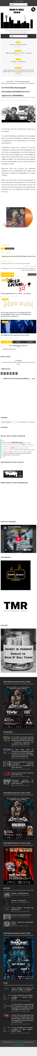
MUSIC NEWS (18, 50)
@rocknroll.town (7, 442)
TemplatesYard (19, 1042)
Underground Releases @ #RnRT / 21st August (18, 53)
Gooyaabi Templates (18, 1044)
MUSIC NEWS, (23, 100)
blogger (6, 342)
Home (3, 81)
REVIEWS (18, 42)
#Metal (28, 453)
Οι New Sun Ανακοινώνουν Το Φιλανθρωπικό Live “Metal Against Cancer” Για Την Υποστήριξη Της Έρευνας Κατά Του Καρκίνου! (18, 71)
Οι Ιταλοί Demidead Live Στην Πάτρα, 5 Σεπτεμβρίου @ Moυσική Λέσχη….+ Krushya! (22, 996)
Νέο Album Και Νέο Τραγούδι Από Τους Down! (15, 335)
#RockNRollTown (10, 453)
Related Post (7, 275)
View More (32, 274)
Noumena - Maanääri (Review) (18, 44)
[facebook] (14, 1)
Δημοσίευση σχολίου (9, 349)
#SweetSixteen (19, 453)
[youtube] (22, 1)
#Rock (24, 453)
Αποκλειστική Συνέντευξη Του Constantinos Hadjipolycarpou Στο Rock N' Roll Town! (22, 781)
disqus (18, 342)
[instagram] (17, 1)
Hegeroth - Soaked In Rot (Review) (21, 915)
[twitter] (19, 1)
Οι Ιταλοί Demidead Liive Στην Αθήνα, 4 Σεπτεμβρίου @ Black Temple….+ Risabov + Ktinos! (22, 1029)
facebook (30, 342)
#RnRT (4, 453)
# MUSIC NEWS (9, 248)
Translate (32, 422)
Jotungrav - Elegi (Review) (18, 61)
